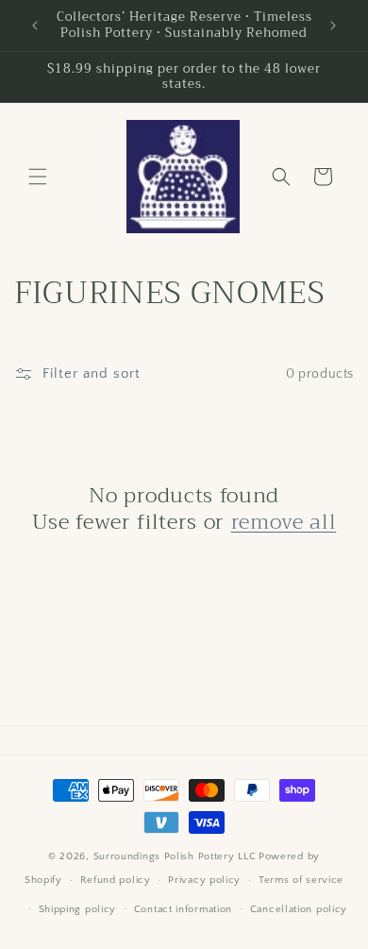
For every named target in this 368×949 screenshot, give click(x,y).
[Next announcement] (333, 25)
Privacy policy (204, 880)
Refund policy (115, 880)
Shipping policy (78, 909)
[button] (38, 176)
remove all (284, 522)
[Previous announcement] (35, 25)
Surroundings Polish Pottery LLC (175, 856)
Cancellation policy (298, 909)
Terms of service (301, 880)
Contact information (183, 909)
